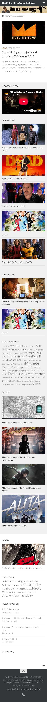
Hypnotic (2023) (10, 639)
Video (36, 384)
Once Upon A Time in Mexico (15, 370)
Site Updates (20, 592)
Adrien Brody (21, 346)
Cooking (39, 350)
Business (6, 585)
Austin (20, 350)
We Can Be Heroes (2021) (14, 206)
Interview (33, 360)
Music (30, 589)
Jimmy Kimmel (21, 364)
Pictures (6, 592)
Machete (32, 363)
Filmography (32, 584)
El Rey (22, 356)
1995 (3, 346)
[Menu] (44, 3)
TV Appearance (26, 385)
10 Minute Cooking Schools (16, 581)
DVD (4, 356)
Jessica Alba (11, 364)
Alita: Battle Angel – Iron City (14, 526)
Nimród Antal (32, 367)
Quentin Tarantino (33, 374)
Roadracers (13, 377)
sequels (22, 377)
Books (35, 581)
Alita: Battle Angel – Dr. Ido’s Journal (17, 422)
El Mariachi (13, 356)
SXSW (14, 381)
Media (25, 589)
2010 (7, 346)
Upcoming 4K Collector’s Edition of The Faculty (23, 618)
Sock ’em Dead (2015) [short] (15, 178)
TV (31, 595)
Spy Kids (6, 380)
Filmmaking (16, 584)
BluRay (27, 349)
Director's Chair (31, 353)
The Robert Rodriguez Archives (18, 3)
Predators (15, 374)
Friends (19, 588)
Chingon (33, 350)
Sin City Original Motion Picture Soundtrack (22, 568)
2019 (12, 346)
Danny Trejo (8, 353)
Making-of (20, 367)
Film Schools (9, 588)
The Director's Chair (19, 593)
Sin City (34, 377)
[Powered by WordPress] (15, 689)
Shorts (5, 234)
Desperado (18, 353)
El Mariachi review (11, 609)
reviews (5, 377)
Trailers (25, 595)
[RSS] (23, 695)
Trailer (17, 384)
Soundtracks (28, 592)
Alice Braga (31, 346)
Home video (25, 360)
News (4, 48)
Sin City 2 (41, 377)
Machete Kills (8, 367)
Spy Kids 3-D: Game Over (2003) (17, 262)
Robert (13, 592)
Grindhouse (15, 359)
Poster (5, 374)
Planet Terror (37, 370)
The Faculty (11, 384)
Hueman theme (35, 689)
